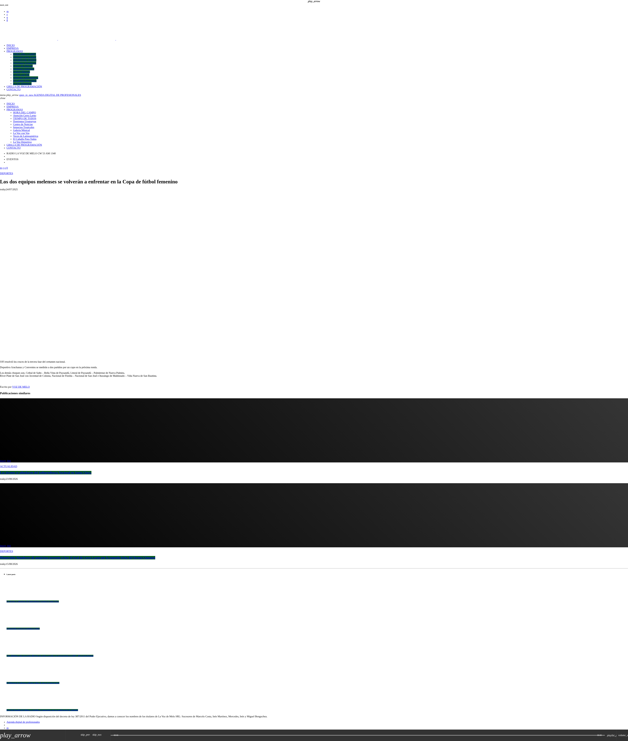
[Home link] (86, 39)
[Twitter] (7, 14)
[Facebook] (7, 20)
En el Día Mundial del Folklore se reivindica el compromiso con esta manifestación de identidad (42, 710)
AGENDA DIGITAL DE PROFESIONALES (50, 95)
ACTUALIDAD (8, 466)
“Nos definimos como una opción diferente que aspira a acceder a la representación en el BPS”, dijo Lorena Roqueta (50, 656)
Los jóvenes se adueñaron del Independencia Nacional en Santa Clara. (33, 601)
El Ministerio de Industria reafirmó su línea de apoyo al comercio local (33, 683)
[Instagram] (7, 17)
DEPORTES (6, 173)
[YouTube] (8, 11)
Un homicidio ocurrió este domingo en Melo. (23, 629)
